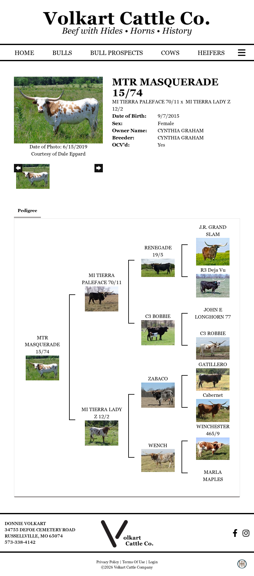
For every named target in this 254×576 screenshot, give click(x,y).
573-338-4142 (20, 542)
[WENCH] (158, 460)
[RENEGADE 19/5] (158, 267)
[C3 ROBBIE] (213, 348)
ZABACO (158, 378)
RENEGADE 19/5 (158, 251)
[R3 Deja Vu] (213, 285)
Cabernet (213, 395)
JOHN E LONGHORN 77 (213, 313)
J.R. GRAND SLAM (212, 231)
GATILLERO (213, 364)
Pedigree (27, 210)
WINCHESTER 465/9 (213, 430)
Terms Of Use (133, 562)
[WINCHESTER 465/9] (213, 448)
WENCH (157, 445)
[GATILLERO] (213, 379)
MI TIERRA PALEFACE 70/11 (145, 101)
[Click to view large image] (58, 109)
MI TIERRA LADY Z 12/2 (101, 413)
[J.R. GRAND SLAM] (213, 251)
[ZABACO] (158, 394)
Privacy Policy (107, 562)
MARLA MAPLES (213, 476)
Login (153, 562)
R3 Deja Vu (213, 270)
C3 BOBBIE (157, 316)
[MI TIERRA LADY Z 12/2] (101, 432)
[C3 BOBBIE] (158, 332)
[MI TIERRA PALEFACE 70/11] (101, 298)
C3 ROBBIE (213, 333)
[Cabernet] (213, 410)
